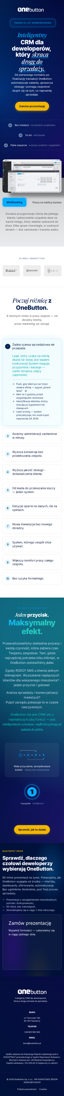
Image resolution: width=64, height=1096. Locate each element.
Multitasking (14, 202)
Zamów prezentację (32, 106)
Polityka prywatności (27, 1089)
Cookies (43, 1089)
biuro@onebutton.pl (32, 1043)
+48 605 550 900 (32, 1032)
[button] (32, 382)
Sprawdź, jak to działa (32, 829)
